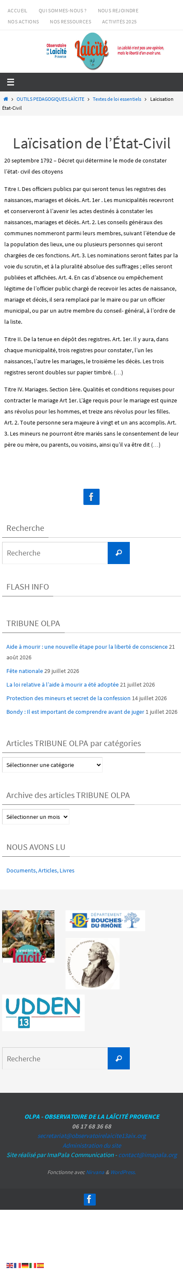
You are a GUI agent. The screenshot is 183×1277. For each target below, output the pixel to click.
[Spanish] (41, 1265)
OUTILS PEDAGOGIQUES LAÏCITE (50, 99)
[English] (10, 1265)
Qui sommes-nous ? (63, 10)
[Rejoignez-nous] (91, 497)
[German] (25, 1265)
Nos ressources (70, 21)
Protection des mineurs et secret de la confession (68, 698)
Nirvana (95, 1172)
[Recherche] (119, 553)
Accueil (18, 10)
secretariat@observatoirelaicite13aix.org (91, 1136)
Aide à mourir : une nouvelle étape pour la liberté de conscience (87, 646)
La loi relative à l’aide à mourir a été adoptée (62, 684)
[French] (18, 1265)
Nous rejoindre (118, 10)
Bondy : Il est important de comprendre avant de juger (75, 711)
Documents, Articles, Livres (40, 870)
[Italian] (33, 1265)
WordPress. (123, 1172)
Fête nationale (24, 671)
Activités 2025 (119, 21)
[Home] (5, 99)
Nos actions (23, 21)
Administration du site (92, 1145)
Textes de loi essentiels (117, 99)
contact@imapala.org (147, 1155)
